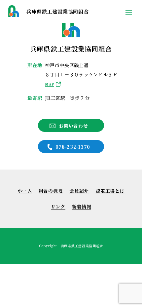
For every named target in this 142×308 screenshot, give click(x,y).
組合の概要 (51, 190)
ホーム (25, 190)
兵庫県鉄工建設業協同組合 (57, 11)
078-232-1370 (72, 146)
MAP (49, 84)
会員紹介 (79, 190)
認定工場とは (109, 190)
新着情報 (81, 206)
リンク (58, 206)
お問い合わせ (73, 125)
